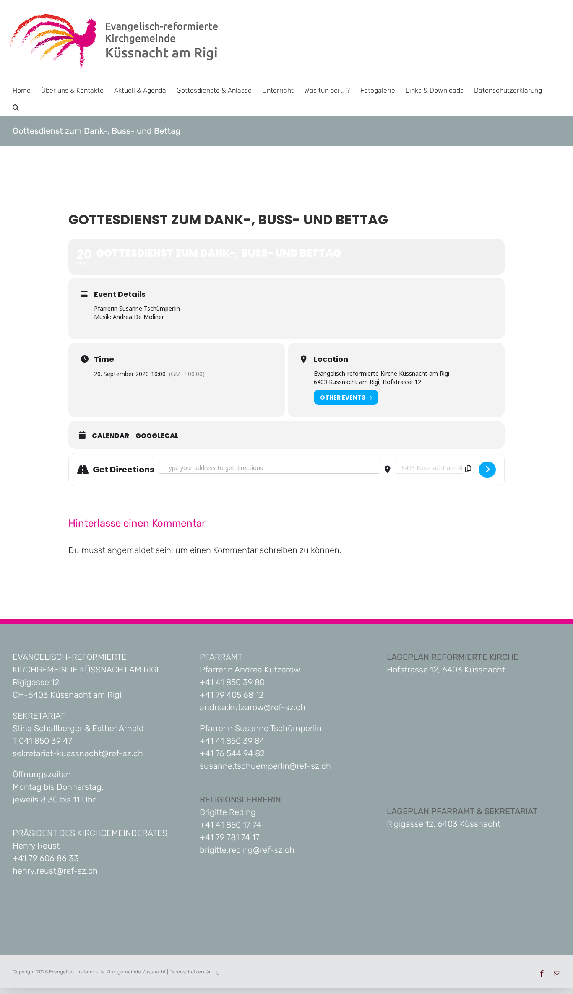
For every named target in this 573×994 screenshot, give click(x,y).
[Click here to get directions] (487, 470)
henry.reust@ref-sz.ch (55, 871)
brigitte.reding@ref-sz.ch (247, 850)
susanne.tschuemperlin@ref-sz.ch (265, 766)
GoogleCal (156, 436)
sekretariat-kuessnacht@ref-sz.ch (78, 753)
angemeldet (130, 550)
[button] (16, 107)
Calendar (110, 436)
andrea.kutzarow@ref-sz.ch (252, 707)
